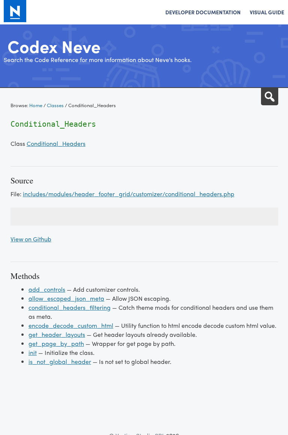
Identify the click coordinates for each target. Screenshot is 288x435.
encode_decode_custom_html (70, 325)
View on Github (30, 239)
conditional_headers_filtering (69, 307)
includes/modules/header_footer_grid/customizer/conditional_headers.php (128, 193)
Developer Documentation (203, 12)
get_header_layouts (56, 334)
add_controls (46, 289)
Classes (55, 105)
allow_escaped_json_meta (66, 298)
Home (35, 105)
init (32, 352)
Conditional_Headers (56, 143)
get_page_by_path (56, 343)
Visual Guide (267, 12)
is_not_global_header (59, 361)
